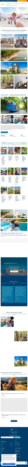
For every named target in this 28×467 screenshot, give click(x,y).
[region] (8, 460)
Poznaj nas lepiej (4, 132)
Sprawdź (5, 152)
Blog (2, 392)
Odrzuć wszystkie (11, 462)
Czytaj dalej (3, 417)
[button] (9, 3)
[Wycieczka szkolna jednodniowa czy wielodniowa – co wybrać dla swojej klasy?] (14, 384)
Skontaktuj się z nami (13, 271)
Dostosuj (5, 462)
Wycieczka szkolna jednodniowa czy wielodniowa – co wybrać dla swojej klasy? (13, 394)
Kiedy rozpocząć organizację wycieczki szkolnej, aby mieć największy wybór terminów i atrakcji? (14, 415)
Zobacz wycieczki (13, 23)
